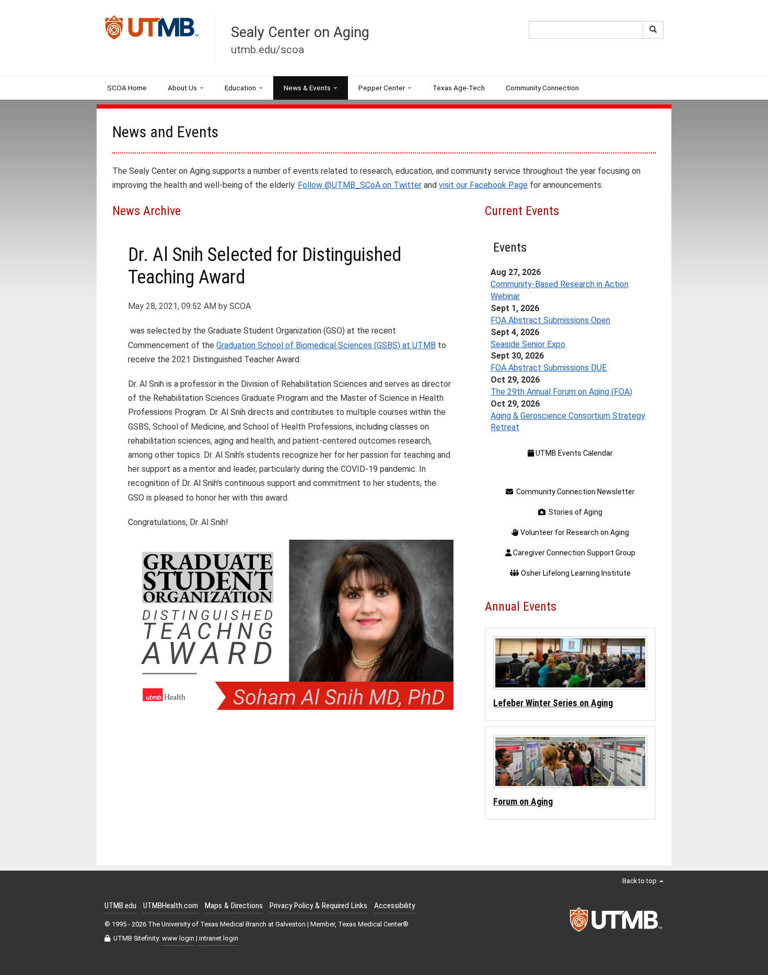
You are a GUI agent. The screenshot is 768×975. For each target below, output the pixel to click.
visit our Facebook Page (483, 185)
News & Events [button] (307, 88)
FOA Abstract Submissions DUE (549, 368)
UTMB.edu (120, 905)
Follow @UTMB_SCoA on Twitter (360, 185)
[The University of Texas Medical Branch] (152, 30)
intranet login (218, 938)
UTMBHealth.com (170, 905)
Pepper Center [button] (381, 88)
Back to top (640, 881)
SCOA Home (127, 88)
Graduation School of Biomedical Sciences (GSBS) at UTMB (326, 345)
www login (178, 938)
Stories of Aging (573, 512)
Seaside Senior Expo (528, 344)
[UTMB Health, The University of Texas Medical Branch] (616, 922)
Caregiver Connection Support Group (573, 553)
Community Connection (542, 88)
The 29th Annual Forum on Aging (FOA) (561, 392)
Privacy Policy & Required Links (318, 905)
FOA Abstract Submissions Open (550, 320)
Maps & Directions (234, 905)
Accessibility (394, 905)
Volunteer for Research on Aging (574, 532)
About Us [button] (182, 88)
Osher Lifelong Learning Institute (575, 573)
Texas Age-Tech (459, 88)
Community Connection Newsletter (574, 492)
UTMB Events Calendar (573, 453)
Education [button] (240, 88)
